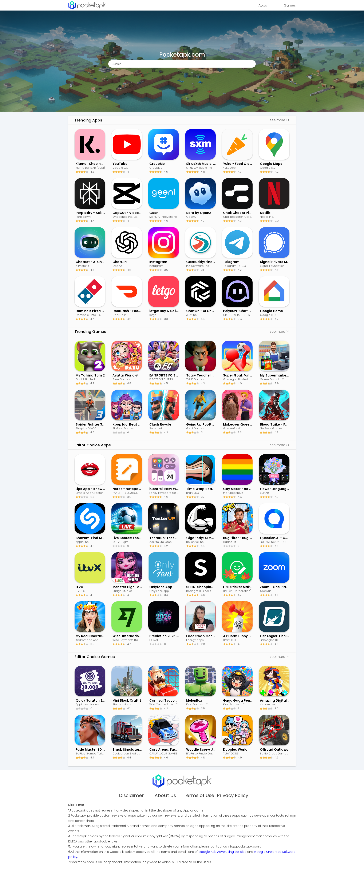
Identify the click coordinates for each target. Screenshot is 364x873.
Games (290, 5)
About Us (165, 795)
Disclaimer (131, 795)
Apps (262, 5)
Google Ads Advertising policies (222, 852)
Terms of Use (199, 795)
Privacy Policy (232, 795)
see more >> (279, 120)
